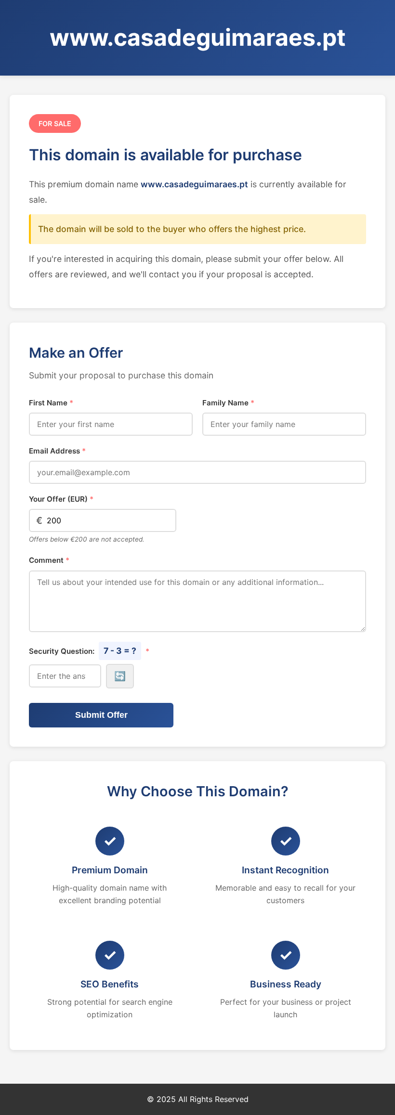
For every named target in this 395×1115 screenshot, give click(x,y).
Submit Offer (101, 715)
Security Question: (89, 651)
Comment (49, 560)
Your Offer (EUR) (61, 499)
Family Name (228, 402)
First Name (51, 402)
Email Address (57, 450)
